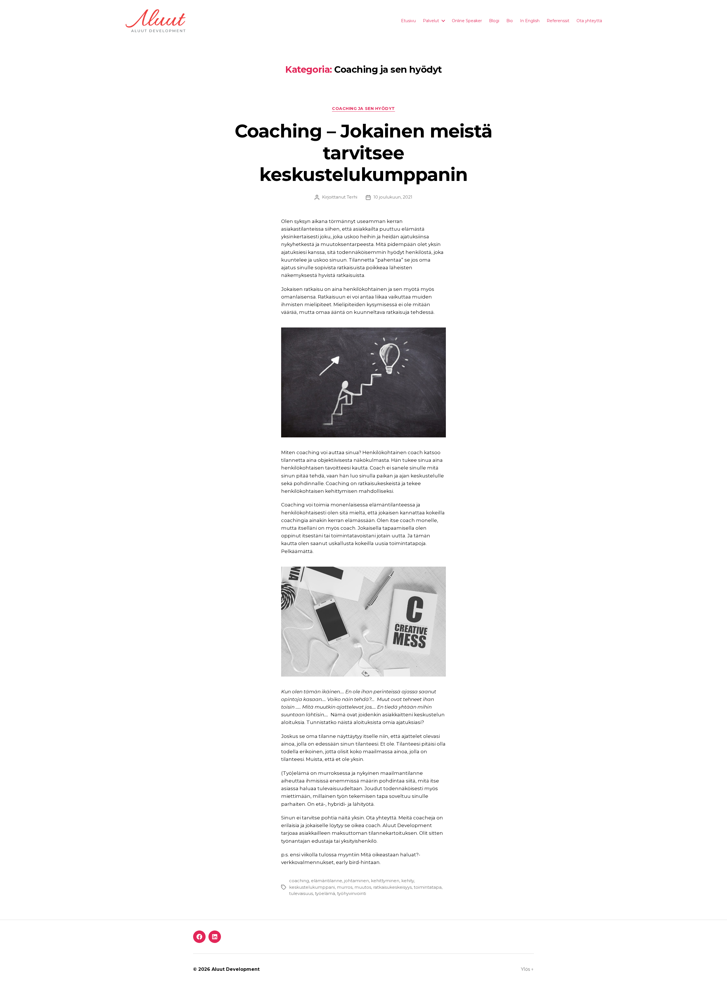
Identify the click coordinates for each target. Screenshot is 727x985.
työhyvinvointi (351, 893)
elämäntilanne (326, 880)
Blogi (494, 20)
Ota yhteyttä (589, 20)
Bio (509, 20)
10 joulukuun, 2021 (392, 197)
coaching (299, 880)
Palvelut (431, 20)
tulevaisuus (301, 893)
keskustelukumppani (312, 887)
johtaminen (356, 880)
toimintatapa (428, 887)
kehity (407, 880)
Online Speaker (467, 20)
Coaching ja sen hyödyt (363, 108)
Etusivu (408, 20)
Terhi (352, 197)
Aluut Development (236, 969)
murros (344, 887)
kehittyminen (385, 880)
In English (530, 20)
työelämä (325, 893)
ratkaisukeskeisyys (392, 887)
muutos (362, 887)
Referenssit (558, 20)
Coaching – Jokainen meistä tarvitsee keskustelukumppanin (363, 153)
